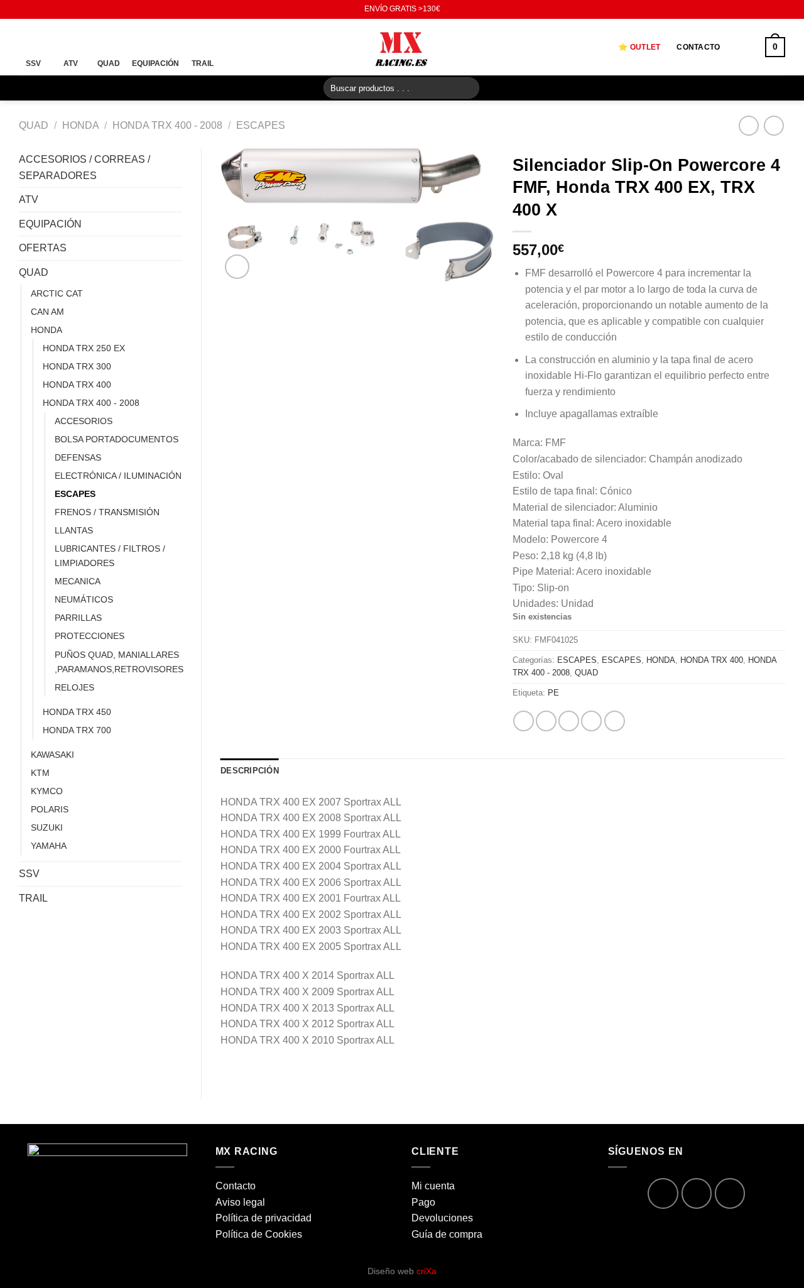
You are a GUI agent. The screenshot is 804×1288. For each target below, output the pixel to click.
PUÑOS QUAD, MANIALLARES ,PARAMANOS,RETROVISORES (119, 662)
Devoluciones (442, 1218)
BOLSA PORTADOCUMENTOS (116, 439)
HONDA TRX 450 (77, 712)
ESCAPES (260, 125)
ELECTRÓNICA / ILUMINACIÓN (118, 476)
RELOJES (74, 687)
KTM (40, 773)
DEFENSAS (78, 457)
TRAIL (33, 898)
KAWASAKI (52, 755)
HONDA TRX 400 (77, 384)
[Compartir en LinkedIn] (614, 721)
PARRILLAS (78, 618)
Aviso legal (240, 1202)
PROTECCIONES (89, 636)
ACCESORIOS (83, 421)
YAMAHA (49, 846)
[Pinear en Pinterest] (591, 721)
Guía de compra (446, 1234)
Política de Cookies (258, 1234)
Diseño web (402, 1271)
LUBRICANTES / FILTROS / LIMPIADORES (110, 555)
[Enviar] (467, 88)
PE (553, 692)
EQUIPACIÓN (50, 224)
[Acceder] (742, 47)
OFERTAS (43, 248)
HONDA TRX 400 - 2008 (167, 125)
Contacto (698, 47)
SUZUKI (47, 827)
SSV (29, 873)
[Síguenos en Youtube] (49, 9)
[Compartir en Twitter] (546, 721)
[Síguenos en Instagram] (37, 9)
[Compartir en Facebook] (523, 721)
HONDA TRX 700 (77, 730)
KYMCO (47, 791)
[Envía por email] (568, 721)
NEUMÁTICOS (84, 599)
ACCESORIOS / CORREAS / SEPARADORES (84, 167)
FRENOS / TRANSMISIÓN (107, 512)
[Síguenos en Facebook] (25, 9)
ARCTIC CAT (57, 293)
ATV (28, 199)
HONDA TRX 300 (77, 366)
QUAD (33, 125)
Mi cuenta (433, 1186)
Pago (423, 1202)
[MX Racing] (402, 47)
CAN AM (47, 312)
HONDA (80, 125)
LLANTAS (74, 530)
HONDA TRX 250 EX (84, 348)
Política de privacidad (263, 1218)
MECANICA (77, 581)
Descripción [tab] (249, 770)
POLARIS (49, 809)
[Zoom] (237, 266)
